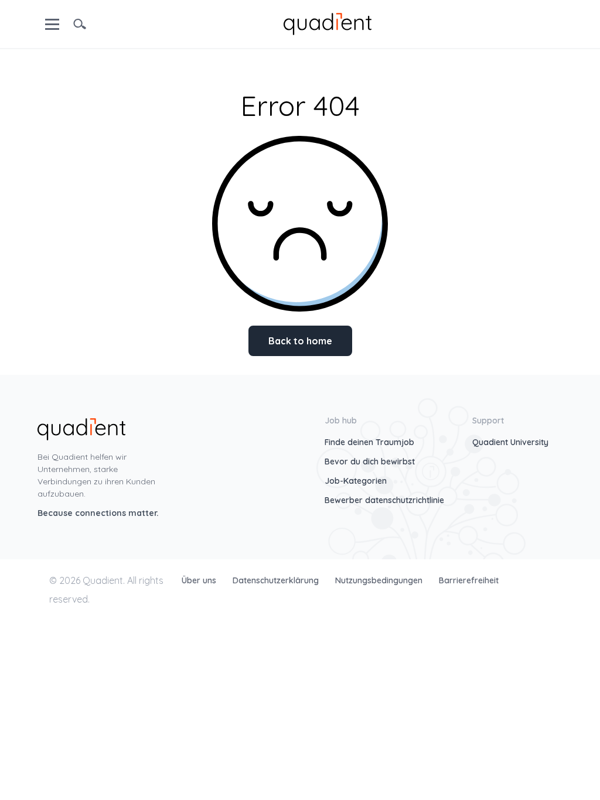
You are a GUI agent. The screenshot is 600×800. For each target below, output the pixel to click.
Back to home (300, 341)
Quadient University (510, 442)
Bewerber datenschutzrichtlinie (384, 500)
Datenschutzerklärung (277, 580)
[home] (327, 23)
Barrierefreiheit (469, 580)
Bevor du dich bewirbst (370, 461)
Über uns (200, 580)
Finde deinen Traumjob (369, 442)
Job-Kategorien (356, 481)
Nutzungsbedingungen (380, 580)
